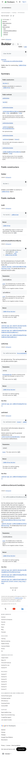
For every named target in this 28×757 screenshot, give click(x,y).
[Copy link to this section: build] (6, 205)
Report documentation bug (8, 715)
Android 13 (4, 684)
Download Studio (5, 703)
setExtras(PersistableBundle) (11, 437)
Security (3, 622)
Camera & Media (5, 646)
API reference (6, 7)
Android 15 (4, 679)
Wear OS (3, 660)
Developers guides (5, 698)
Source (3, 624)
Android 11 (3, 689)
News (2, 627)
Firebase (3, 735)
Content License (19, 598)
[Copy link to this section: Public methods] (16, 198)
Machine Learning (5, 641)
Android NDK (4, 705)
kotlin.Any (3, 59)
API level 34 (8, 39)
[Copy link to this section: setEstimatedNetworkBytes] (22, 241)
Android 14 (4, 681)
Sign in (24, 2)
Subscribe (21, 749)
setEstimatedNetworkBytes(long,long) (13, 520)
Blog (2, 629)
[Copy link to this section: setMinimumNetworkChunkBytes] (2, 488)
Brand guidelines (16, 745)
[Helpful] (11, 16)
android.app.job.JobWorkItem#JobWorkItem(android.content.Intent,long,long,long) (14, 581)
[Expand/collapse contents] (10, 19)
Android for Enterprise (6, 619)
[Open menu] (2, 2)
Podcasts (3, 632)
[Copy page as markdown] (18, 44)
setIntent (6, 139)
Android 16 (4, 676)
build (4, 102)
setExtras (6, 127)
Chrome (3, 732)
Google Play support (6, 717)
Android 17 (4, 674)
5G (2, 651)
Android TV (4, 667)
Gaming (3, 638)
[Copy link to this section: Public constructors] (20, 167)
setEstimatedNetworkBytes (11, 111)
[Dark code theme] (26, 52)
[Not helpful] (13, 16)
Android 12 (4, 686)
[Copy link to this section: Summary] (11, 74)
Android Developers (5, 12)
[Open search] (17, 2)
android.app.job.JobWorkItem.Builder (13, 61)
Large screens (4, 657)
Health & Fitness (5, 643)
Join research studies (6, 720)
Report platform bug (6, 712)
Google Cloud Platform (7, 737)
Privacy (3, 648)
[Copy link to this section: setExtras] (9, 344)
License (8, 745)
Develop (14, 12)
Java (25, 47)
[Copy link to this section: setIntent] (9, 413)
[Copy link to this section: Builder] (7, 174)
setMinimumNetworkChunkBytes (12, 152)
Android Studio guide (6, 695)
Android (3, 617)
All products (4, 740)
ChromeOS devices (6, 662)
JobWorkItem (22, 65)
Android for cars (5, 665)
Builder (5, 83)
